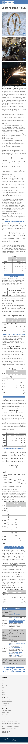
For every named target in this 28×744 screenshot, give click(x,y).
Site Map (4, 716)
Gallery (3, 682)
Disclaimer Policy (5, 712)
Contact (4, 694)
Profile (3, 680)
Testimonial (4, 683)
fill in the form (19, 662)
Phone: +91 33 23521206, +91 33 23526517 (10, 726)
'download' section (15, 655)
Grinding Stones (5, 705)
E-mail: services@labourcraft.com (9, 728)
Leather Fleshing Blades (7, 701)
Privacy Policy (5, 714)
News (3, 689)
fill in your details (15, 617)
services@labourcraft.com (16, 613)
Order (3, 692)
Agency (3, 687)
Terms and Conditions (6, 710)
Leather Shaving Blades (7, 699)
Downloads (4, 685)
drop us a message (15, 614)
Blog (3, 690)
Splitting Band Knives (6, 703)
